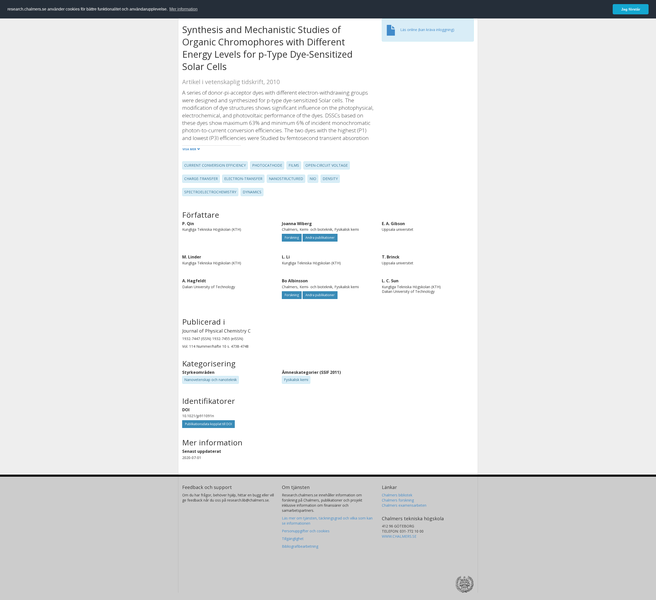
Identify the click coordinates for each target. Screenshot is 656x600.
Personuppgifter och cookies (306, 530)
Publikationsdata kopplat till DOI (208, 424)
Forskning (292, 237)
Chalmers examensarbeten (404, 505)
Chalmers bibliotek (397, 495)
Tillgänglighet (293, 538)
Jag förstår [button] (630, 9)
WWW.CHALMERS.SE (399, 536)
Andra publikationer (320, 237)
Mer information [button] (183, 9)
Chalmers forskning (398, 500)
